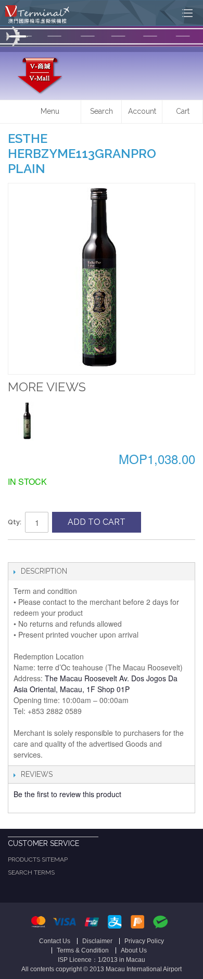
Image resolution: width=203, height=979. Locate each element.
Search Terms (31, 872)
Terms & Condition (83, 950)
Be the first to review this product (67, 794)
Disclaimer (97, 941)
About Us (134, 950)
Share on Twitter (39, 552)
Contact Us (54, 941)
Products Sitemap (38, 859)
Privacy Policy (144, 941)
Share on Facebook (18, 552)
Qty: (14, 522)
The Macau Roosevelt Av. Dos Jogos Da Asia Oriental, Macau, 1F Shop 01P (95, 683)
